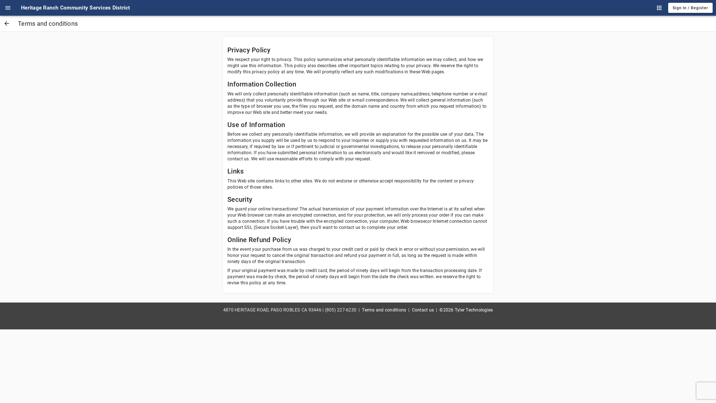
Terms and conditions (384, 310)
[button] (8, 8)
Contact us (423, 310)
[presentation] (8, 8)
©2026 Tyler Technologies (466, 310)
